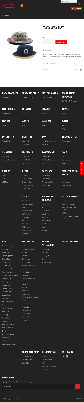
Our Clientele (46, 369)
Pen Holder (26, 304)
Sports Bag (6, 321)
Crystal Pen (26, 262)
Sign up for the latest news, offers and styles (17, 382)
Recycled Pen (26, 310)
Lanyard (25, 284)
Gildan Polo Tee (27, 185)
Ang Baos (65, 129)
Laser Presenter (27, 211)
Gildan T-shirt (27, 188)
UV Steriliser (26, 163)
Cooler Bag (6, 262)
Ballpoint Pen (27, 246)
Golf (63, 157)
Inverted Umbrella (8, 160)
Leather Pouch (7, 292)
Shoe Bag (5, 318)
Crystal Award (47, 98)
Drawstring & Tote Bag (10, 275)
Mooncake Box (67, 246)
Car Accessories (27, 204)
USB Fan (5, 182)
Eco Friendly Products (69, 101)
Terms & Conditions (49, 366)
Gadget (24, 207)
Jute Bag (5, 282)
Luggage (5, 298)
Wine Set (45, 125)
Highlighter (26, 272)
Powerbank (46, 157)
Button (24, 252)
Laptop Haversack (8, 288)
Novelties (25, 144)
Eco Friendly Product (29, 265)
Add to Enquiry (61, 42)
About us (45, 356)
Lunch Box (45, 214)
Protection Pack (47, 182)
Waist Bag (5, 338)
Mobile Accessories (68, 204)
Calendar (25, 256)
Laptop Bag (6, 285)
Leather (5, 125)
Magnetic (25, 287)
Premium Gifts (27, 360)
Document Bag (7, 272)
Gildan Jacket (27, 182)
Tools (44, 227)
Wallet (4, 341)
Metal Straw (46, 221)
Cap (3, 175)
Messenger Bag (7, 301)
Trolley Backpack (8, 334)
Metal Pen (25, 294)
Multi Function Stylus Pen (31, 297)
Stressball (25, 317)
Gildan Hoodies (27, 179)
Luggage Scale (47, 256)
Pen (23, 300)
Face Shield (6, 141)
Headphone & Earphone (70, 201)
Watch (24, 125)
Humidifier (45, 211)
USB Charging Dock (68, 185)
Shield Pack (46, 185)
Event (64, 125)
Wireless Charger (48, 160)
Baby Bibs (5, 98)
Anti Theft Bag (7, 246)
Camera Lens (66, 179)
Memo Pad (25, 291)
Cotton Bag (6, 265)
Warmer (45, 230)
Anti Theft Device (28, 201)
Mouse (24, 220)
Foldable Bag (6, 279)
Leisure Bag (6, 295)
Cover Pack (46, 179)
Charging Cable (27, 98)
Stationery (6, 129)
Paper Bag (5, 311)
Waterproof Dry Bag (9, 344)
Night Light (26, 224)
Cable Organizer (7, 256)
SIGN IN (80, 16)
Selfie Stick (66, 182)
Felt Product (6, 113)
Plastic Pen (26, 307)
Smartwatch (26, 230)
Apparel (25, 175)
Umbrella (5, 157)
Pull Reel (25, 320)
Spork (44, 224)
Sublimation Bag (8, 324)
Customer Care (47, 360)
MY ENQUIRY (76, 8)
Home (44, 207)
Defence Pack (46, 175)
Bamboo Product (28, 249)
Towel (64, 113)
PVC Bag (5, 315)
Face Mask (25, 157)
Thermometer (67, 141)
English (65, 1)
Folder (24, 269)
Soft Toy (45, 144)
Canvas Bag (6, 259)
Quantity (46, 37)
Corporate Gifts (27, 356)
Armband (5, 249)
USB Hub (25, 234)
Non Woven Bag (7, 308)
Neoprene (5, 305)
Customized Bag (8, 269)
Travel (4, 331)
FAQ (43, 363)
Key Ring (25, 275)
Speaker (45, 113)
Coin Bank (25, 141)
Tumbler (65, 163)
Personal (25, 113)
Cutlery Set (46, 204)
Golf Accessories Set (69, 160)
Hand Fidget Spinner (49, 141)
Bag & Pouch (6, 252)
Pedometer (26, 227)
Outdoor (5, 179)
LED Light (25, 217)
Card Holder (26, 259)
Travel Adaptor (47, 262)
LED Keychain (26, 214)
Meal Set (45, 217)
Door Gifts (25, 363)
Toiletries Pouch (8, 328)
